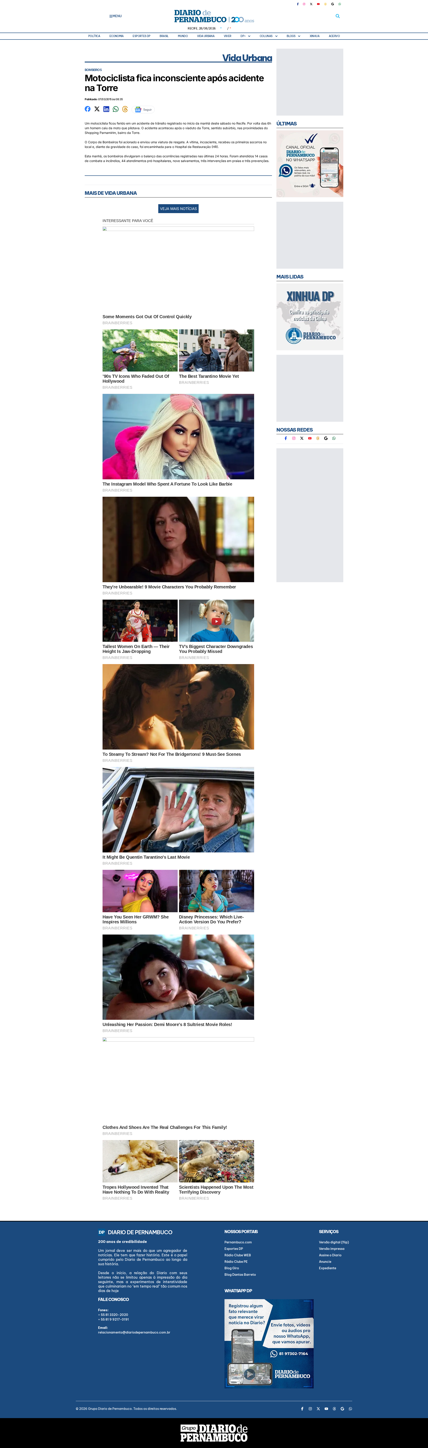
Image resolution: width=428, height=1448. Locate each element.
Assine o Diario (330, 1255)
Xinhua (314, 36)
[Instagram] (304, 4)
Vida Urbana (205, 36)
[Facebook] (299, 4)
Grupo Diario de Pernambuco (110, 1409)
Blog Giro (231, 1268)
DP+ (243, 36)
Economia (116, 36)
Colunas (266, 36)
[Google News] (332, 4)
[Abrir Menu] (111, 16)
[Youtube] (318, 4)
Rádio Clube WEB (237, 1255)
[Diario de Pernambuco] (214, 16)
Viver (227, 36)
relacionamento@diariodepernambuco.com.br (134, 1332)
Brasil (164, 36)
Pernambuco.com (238, 1242)
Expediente (327, 1268)
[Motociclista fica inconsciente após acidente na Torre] (88, 108)
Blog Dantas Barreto (240, 1275)
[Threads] (325, 4)
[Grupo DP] (214, 1433)
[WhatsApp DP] (339, 4)
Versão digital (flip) (334, 1242)
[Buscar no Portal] (337, 16)
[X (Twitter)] (311, 4)
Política (94, 36)
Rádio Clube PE (236, 1262)
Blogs (291, 36)
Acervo (334, 36)
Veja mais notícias (178, 208)
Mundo (183, 36)
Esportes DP (141, 36)
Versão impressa (331, 1249)
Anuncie (325, 1262)
